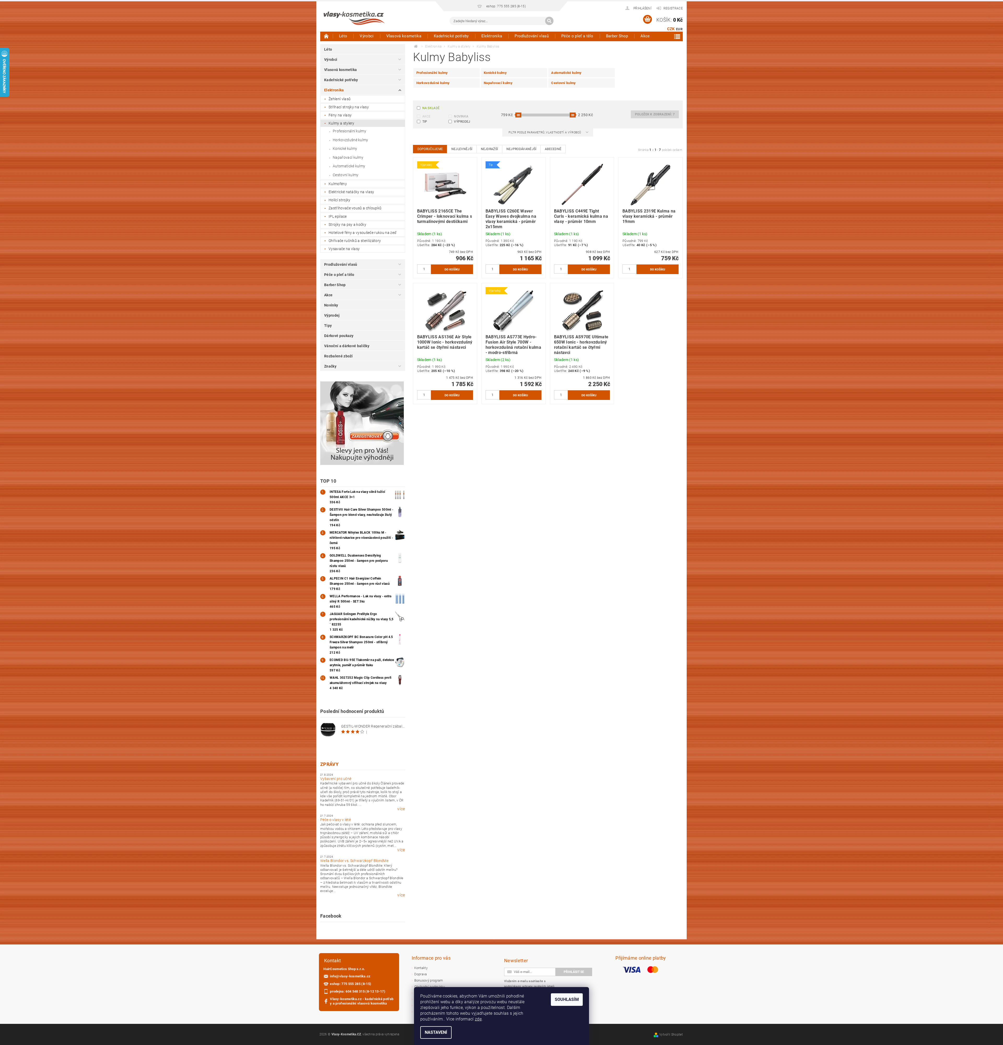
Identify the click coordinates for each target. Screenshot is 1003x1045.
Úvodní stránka (326, 36)
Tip (424, 121)
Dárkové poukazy (339, 336)
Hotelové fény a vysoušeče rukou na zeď (362, 233)
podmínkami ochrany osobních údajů (529, 986)
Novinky (331, 305)
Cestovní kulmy (345, 175)
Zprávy (329, 764)
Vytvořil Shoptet (671, 1034)
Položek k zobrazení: (655, 114)
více (401, 809)
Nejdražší (489, 149)
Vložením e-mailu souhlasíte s (529, 983)
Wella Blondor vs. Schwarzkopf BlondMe (354, 861)
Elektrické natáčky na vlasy (351, 192)
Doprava (420, 974)
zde (478, 1019)
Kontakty (421, 968)
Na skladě (431, 108)
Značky (330, 366)
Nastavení (436, 1032)
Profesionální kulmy (349, 131)
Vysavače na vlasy (344, 249)
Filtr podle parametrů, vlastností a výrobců (545, 132)
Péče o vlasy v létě (335, 820)
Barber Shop (617, 36)
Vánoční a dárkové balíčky (346, 346)
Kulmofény (338, 184)
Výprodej (332, 315)
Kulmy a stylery (341, 123)
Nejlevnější (462, 149)
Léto (343, 36)
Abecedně (553, 149)
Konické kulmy (345, 148)
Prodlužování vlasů (532, 36)
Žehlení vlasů (340, 99)
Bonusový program (428, 980)
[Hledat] (549, 21)
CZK (671, 29)
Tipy (328, 325)
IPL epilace (338, 216)
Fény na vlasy (340, 115)
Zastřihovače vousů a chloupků (355, 208)
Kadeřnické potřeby (451, 36)
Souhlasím (567, 999)
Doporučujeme (430, 149)
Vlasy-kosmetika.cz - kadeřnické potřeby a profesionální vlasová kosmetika (361, 1001)
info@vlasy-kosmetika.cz (350, 976)
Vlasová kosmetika (403, 36)
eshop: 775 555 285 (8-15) (350, 984)
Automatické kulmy (349, 166)
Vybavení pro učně (335, 779)
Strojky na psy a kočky (347, 224)
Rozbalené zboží (338, 356)
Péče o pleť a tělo (577, 36)
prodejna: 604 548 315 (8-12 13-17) (357, 991)
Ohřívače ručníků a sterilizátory (355, 241)
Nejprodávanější (521, 149)
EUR (679, 29)
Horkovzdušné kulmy (350, 140)
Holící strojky (339, 200)
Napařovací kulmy (348, 157)
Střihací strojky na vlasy (349, 107)
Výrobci (367, 36)
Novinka (461, 116)
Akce (645, 36)
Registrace (673, 8)
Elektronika (491, 36)
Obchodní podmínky (429, 987)
